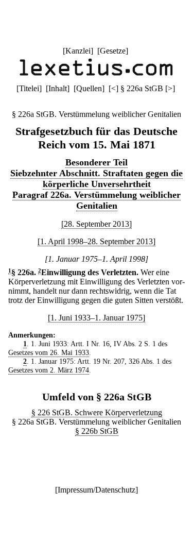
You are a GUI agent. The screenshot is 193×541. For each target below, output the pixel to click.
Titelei (29, 88)
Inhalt (57, 88)
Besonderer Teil (96, 162)
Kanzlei (78, 50)
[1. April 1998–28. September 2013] (96, 241)
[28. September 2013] (96, 223)
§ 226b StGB (96, 431)
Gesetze (113, 50)
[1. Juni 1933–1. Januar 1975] (96, 317)
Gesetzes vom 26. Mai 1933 (48, 352)
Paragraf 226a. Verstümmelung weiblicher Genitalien (96, 200)
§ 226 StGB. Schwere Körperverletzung (96, 412)
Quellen (89, 88)
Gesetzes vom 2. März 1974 (48, 370)
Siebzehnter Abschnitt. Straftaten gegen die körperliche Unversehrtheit (96, 178)
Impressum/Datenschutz (96, 489)
